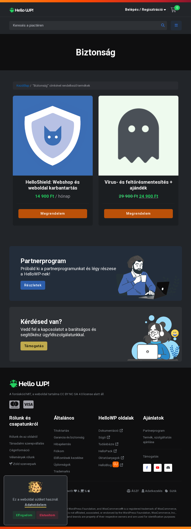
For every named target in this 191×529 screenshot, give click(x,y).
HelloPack (106, 451)
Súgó (102, 437)
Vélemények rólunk (22, 457)
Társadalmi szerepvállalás (26, 443)
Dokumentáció (109, 430)
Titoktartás (61, 430)
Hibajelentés (62, 444)
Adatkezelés (153, 491)
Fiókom (59, 451)
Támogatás (34, 346)
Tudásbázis (106, 444)
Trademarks (62, 471)
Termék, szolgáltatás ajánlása (157, 440)
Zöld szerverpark (24, 464)
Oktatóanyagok (109, 458)
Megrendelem (53, 213)
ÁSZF (135, 491)
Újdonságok (62, 464)
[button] (146, 9)
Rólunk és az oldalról (23, 436)
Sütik (173, 491)
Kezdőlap (23, 85)
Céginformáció (19, 450)
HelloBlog (108, 464)
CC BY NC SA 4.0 (71, 394)
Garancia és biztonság (69, 437)
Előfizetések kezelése (68, 458)
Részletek (33, 285)
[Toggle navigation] (176, 25)
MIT (28, 394)
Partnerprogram (154, 430)
